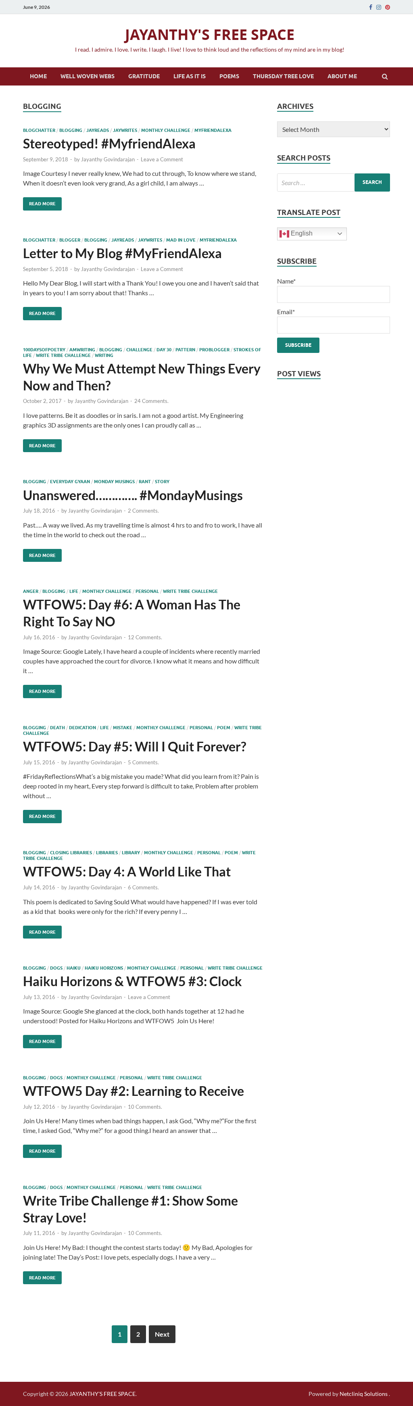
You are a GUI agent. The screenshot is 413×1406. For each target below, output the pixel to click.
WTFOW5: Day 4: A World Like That (127, 871)
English (301, 233)
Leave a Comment (162, 159)
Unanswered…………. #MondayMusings (133, 495)
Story (162, 481)
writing (104, 355)
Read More (39, 202)
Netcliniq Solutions (364, 1393)
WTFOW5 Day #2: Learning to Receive (133, 1091)
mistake (122, 727)
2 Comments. (143, 510)
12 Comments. (145, 637)
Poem (223, 727)
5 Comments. (143, 762)
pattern (185, 350)
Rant (145, 481)
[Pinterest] (387, 7)
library (131, 852)
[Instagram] (378, 7)
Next (162, 1334)
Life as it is (189, 76)
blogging (70, 130)
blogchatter (39, 130)
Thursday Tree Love (283, 76)
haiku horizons (104, 968)
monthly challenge (165, 130)
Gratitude (144, 76)
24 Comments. (151, 401)
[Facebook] (370, 7)
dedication (82, 727)
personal (147, 591)
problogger (214, 350)
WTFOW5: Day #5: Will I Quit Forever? (134, 746)
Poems (229, 76)
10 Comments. (145, 1107)
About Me (342, 76)
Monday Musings (114, 481)
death (57, 727)
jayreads (97, 130)
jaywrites (125, 130)
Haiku (74, 968)
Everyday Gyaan (70, 481)
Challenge (139, 350)
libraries (107, 852)
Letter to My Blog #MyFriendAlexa (122, 253)
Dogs (56, 968)
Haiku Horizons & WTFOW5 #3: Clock (132, 981)
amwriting (82, 350)
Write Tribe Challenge (63, 355)
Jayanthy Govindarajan (108, 159)
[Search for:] (333, 182)
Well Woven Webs (87, 76)
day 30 (163, 350)
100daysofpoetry (44, 350)
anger (30, 591)
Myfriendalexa (213, 130)
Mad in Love (181, 240)
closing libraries (71, 852)
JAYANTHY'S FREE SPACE (209, 34)
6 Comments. (143, 887)
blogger (69, 240)
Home (38, 76)
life (73, 591)
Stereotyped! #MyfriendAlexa (109, 143)
